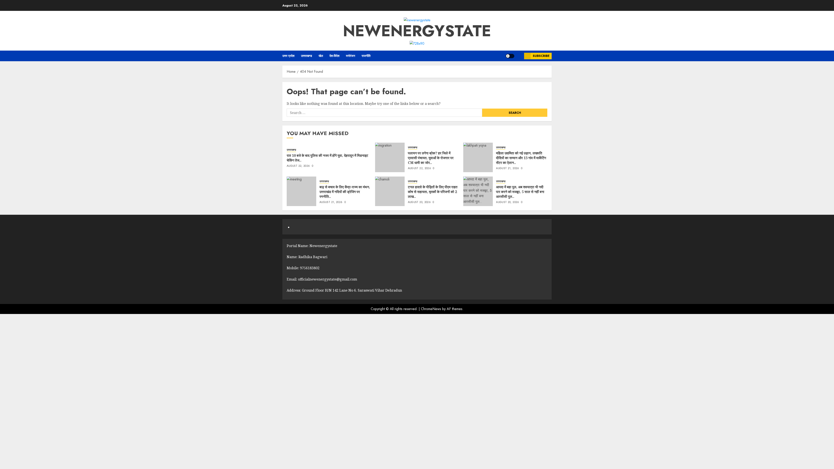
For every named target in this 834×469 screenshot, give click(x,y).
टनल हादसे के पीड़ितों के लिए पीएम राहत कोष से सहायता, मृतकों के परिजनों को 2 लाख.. (432, 192)
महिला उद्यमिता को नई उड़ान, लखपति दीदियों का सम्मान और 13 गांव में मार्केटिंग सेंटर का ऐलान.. (521, 158)
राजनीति (366, 56)
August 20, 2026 (419, 202)
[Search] (519, 56)
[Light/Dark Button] (510, 56)
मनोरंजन (350, 56)
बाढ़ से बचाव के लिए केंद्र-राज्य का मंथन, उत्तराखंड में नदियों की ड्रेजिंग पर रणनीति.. (344, 192)
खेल (321, 56)
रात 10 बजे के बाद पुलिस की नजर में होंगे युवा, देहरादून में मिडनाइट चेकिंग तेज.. (327, 158)
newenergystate (417, 31)
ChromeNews (431, 308)
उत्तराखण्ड (306, 56)
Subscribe (541, 56)
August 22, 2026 (298, 166)
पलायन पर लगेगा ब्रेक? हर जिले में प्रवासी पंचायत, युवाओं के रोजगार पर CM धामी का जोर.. (430, 158)
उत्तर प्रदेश (288, 56)
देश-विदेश (334, 56)
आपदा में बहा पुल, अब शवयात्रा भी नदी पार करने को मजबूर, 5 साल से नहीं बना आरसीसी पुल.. (520, 192)
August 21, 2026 (507, 168)
